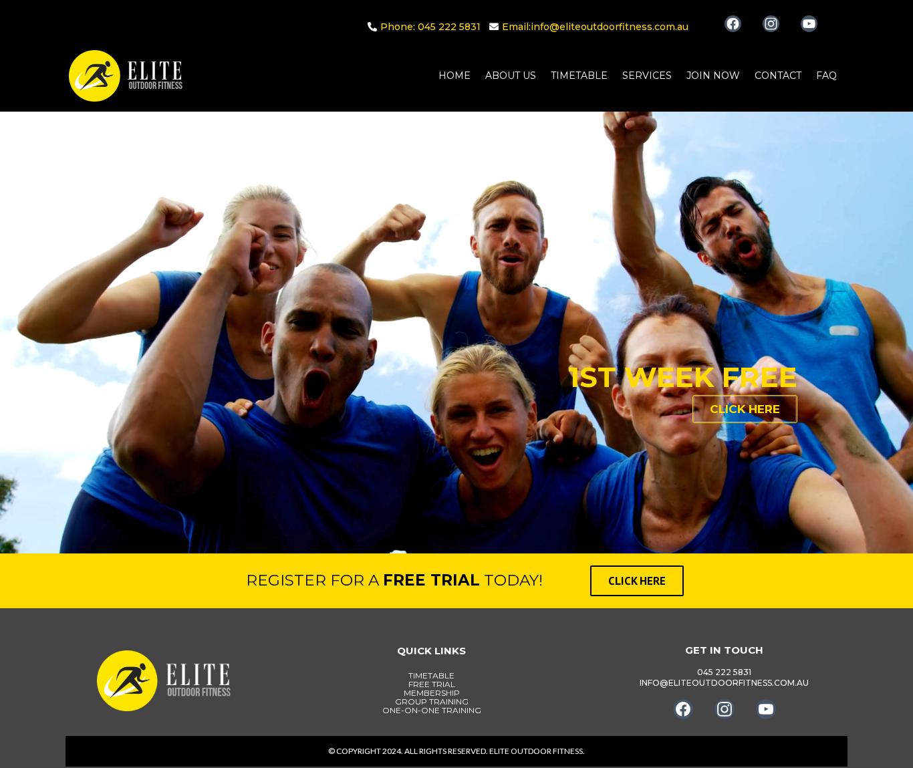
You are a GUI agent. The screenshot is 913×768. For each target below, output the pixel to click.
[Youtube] (809, 24)
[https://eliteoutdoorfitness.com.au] (125, 76)
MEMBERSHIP (432, 693)
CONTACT (778, 76)
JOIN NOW (713, 76)
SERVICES (647, 76)
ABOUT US (510, 76)
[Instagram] (771, 24)
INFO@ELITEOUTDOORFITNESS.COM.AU (724, 683)
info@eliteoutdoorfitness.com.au (609, 27)
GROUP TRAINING (432, 701)
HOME (454, 76)
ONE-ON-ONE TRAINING (431, 710)
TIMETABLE (579, 76)
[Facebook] (733, 24)
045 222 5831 (724, 672)
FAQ (826, 76)
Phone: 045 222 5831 (430, 27)
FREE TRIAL (431, 684)
